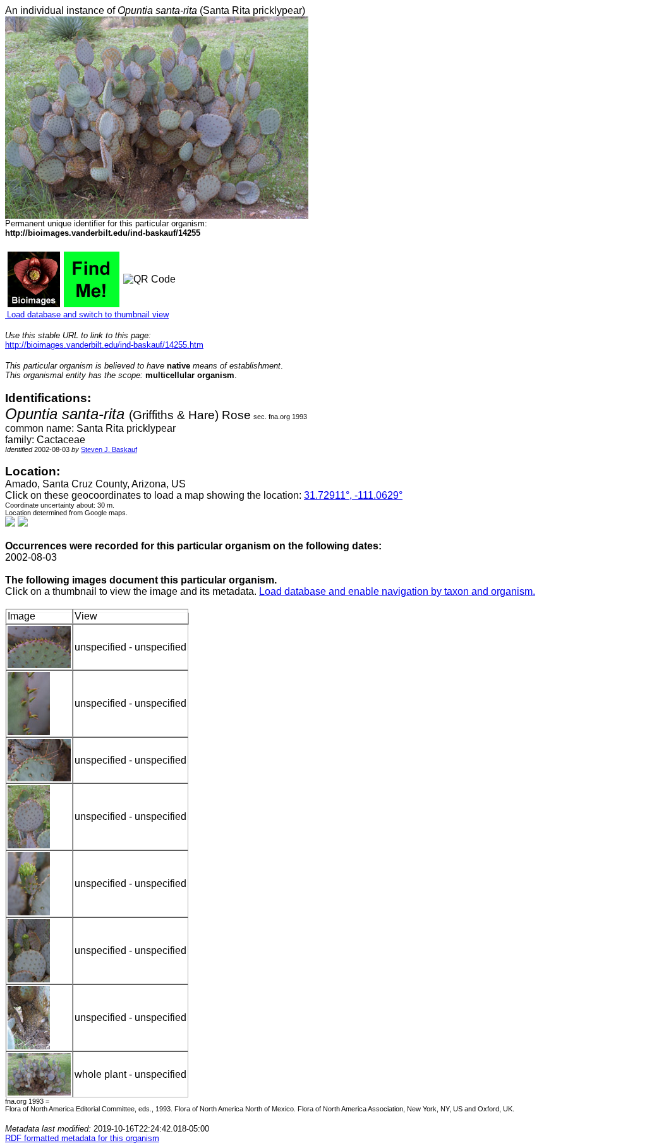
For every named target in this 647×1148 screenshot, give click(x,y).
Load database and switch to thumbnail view (87, 314)
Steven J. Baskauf (109, 449)
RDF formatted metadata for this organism (82, 1138)
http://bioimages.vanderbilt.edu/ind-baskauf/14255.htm (104, 345)
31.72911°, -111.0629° (353, 495)
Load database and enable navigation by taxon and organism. (397, 591)
